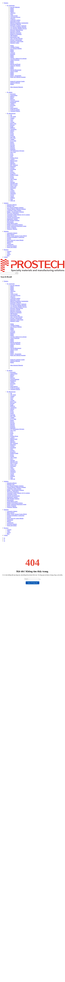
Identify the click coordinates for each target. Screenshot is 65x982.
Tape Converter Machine (16, 38)
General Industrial (14, 101)
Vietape (12, 196)
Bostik (11, 126)
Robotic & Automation (16, 34)
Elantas (12, 135)
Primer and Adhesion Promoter (18, 77)
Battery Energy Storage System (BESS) (17, 236)
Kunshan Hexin (14, 158)
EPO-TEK (13, 138)
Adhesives (12, 13)
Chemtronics (13, 129)
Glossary (9, 251)
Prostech (12, 172)
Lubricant (12, 52)
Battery (12, 98)
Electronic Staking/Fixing (16, 30)
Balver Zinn (13, 123)
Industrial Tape (10, 206)
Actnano (12, 118)
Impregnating (10, 222)
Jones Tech (13, 152)
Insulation (12, 54)
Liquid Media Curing (12, 223)
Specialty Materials (15, 7)
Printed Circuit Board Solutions (15, 224)
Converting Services (15, 17)
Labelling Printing (14, 47)
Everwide (12, 136)
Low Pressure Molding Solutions (15, 207)
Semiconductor (14, 108)
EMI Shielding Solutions (13, 220)
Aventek (12, 122)
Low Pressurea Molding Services (18, 28)
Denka (11, 132)
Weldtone (12, 197)
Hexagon (12, 145)
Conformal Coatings (15, 20)
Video (8, 252)
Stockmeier (13, 188)
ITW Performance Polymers (17, 150)
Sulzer (11, 189)
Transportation (13, 95)
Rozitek (12, 178)
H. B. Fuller (13, 140)
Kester (11, 155)
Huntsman (12, 149)
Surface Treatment (11, 227)
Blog (8, 255)
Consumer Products (15, 111)
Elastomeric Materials (15, 24)
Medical (12, 96)
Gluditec (12, 139)
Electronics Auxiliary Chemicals (18, 25)
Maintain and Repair (15, 64)
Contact (6, 257)
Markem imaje (13, 160)
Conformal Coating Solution (14, 210)
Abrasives (12, 18)
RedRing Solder (14, 175)
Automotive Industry (12, 233)
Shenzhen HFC (14, 183)
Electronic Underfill (15, 31)
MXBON (12, 128)
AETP (11, 119)
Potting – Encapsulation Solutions (15, 212)
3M (11, 115)
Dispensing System (15, 21)
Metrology (12, 163)
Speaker (9, 238)
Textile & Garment (15, 109)
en (4, 538)
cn (4, 541)
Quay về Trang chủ (32, 583)
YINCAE (12, 200)
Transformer (10, 241)
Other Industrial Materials (16, 87)
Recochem (12, 173)
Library (9, 254)
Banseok (12, 125)
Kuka (11, 156)
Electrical (12, 99)
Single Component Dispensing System (16, 226)
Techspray (12, 192)
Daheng (12, 130)
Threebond (13, 193)
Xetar (11, 199)
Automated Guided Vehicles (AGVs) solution (18, 214)
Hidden (12, 8)
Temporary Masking (15, 65)
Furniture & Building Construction (15, 237)
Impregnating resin (15, 37)
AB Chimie (13, 116)
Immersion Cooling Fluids (16, 41)
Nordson (12, 168)
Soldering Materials (15, 82)
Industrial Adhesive (12, 204)
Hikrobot (12, 146)
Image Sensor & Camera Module (15, 240)
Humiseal (12, 148)
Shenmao (12, 182)
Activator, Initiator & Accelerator (18, 58)
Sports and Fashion (12, 247)
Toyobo (12, 195)
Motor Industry (11, 234)
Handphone (13, 102)
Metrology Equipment (15, 33)
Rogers (12, 176)
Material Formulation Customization (19, 23)
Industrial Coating (14, 43)
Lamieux (12, 159)
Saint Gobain (13, 179)
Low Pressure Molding (16, 48)
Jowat (11, 153)
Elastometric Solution (12, 219)
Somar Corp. (13, 186)
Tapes (11, 14)
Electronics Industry (12, 246)
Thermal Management (15, 70)
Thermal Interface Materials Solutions (16, 209)
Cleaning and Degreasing (13, 217)
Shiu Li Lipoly (14, 185)
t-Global (12, 190)
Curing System (14, 15)
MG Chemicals (14, 165)
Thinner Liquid (14, 71)
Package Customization (16, 40)
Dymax (12, 133)
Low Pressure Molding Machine (18, 27)
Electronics (13, 94)
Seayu (11, 180)
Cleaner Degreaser (14, 60)
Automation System (12, 216)
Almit (11, 120)
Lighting (12, 104)
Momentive (13, 166)
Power (11, 106)
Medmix (12, 162)
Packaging (12, 105)
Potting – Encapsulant (15, 75)
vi (4, 539)
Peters (11, 170)
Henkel (12, 142)
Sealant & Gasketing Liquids (17, 81)
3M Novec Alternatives (13, 213)
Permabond (13, 169)
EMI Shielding (14, 35)
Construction (10, 244)
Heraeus (12, 143)
